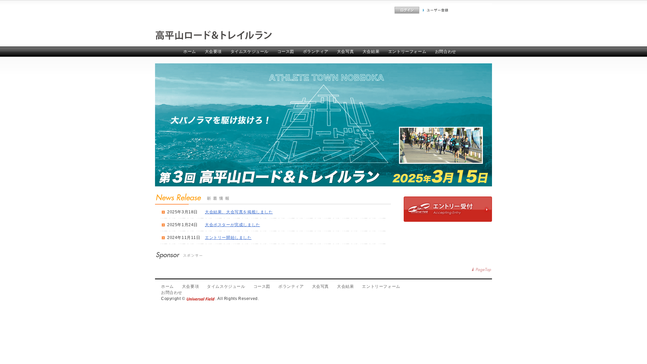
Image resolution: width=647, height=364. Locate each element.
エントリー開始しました (228, 237)
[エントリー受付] (448, 220)
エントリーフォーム (407, 51)
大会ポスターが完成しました (232, 224)
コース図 (285, 51)
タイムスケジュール (249, 51)
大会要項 (213, 51)
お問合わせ (445, 51)
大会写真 (345, 51)
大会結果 (371, 51)
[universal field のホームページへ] (200, 298)
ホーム (189, 51)
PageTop (482, 269)
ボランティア (316, 51)
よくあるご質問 (376, 10)
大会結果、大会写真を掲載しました (239, 212)
